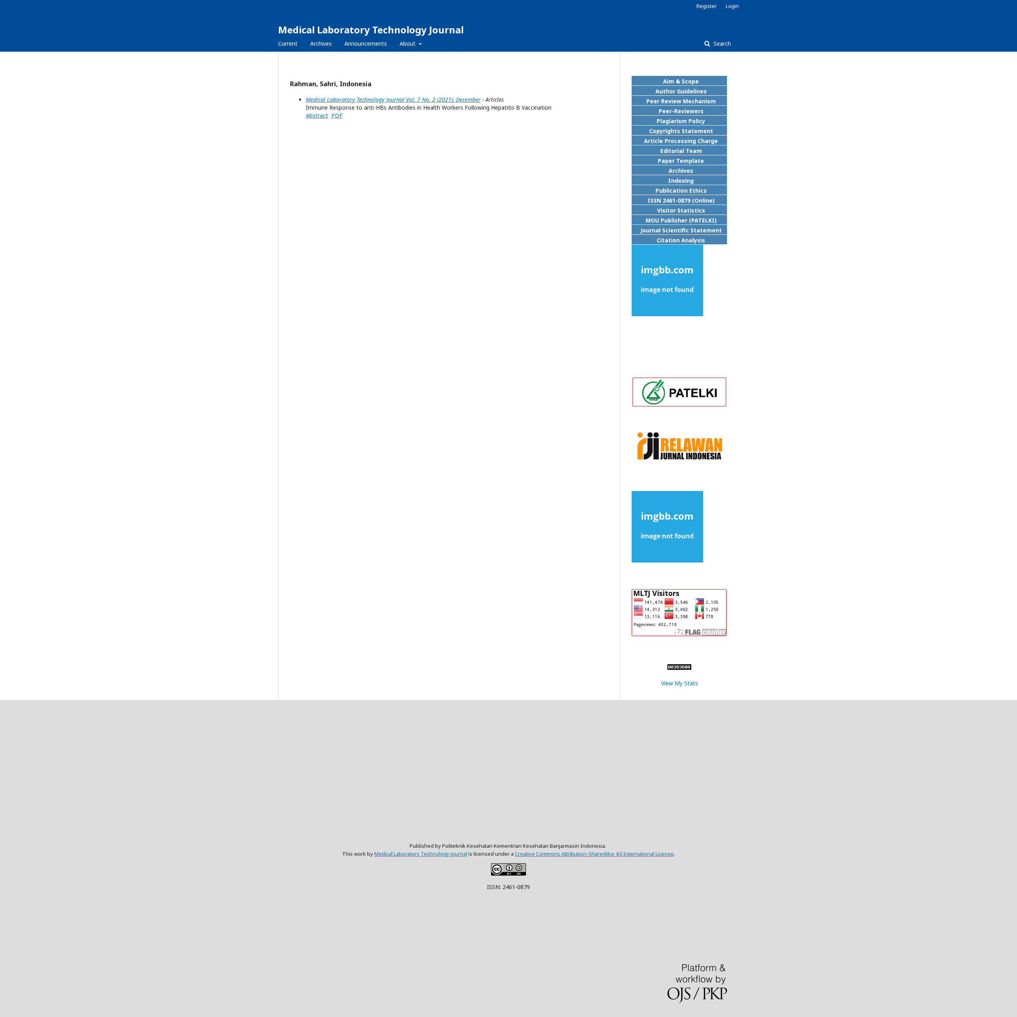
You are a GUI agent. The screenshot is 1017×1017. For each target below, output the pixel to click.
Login (732, 6)
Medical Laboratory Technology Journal (371, 29)
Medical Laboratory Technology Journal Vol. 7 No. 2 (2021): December (393, 99)
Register (706, 6)
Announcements (365, 43)
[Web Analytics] (679, 667)
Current (288, 43)
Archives (321, 43)
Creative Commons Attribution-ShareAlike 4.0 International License (594, 853)
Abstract (317, 115)
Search (721, 43)
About (408, 43)
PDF (336, 115)
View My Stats (679, 683)
